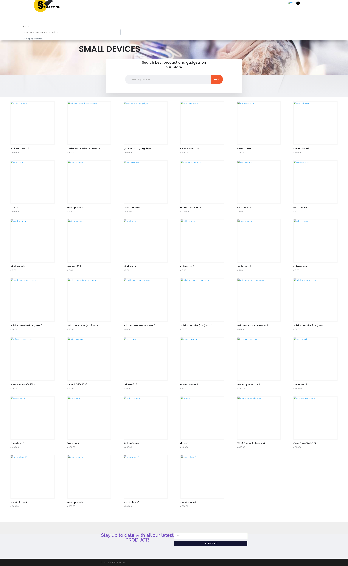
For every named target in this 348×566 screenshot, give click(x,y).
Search (26, 26)
